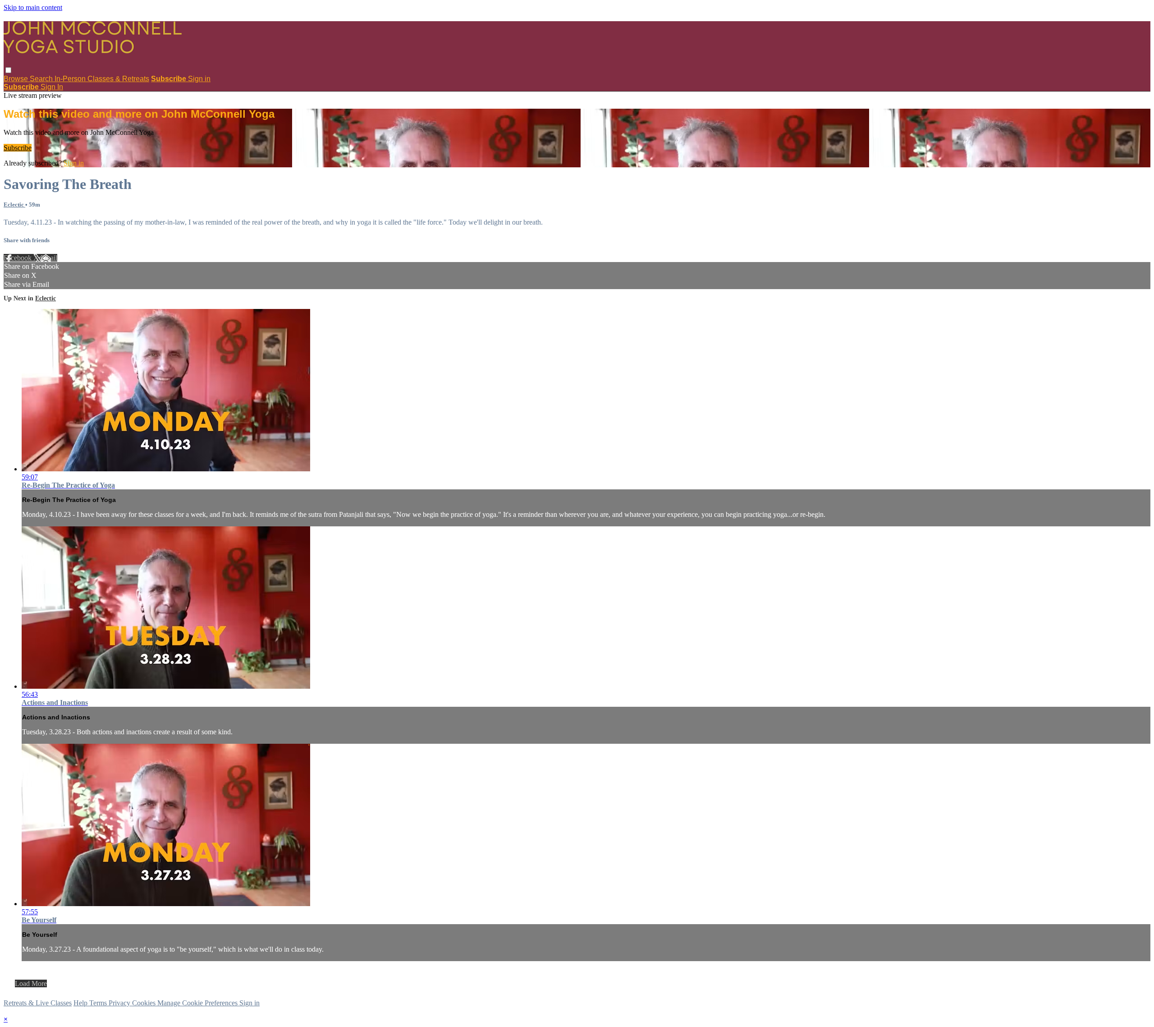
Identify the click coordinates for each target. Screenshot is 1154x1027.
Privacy (120, 1003)
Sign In (52, 87)
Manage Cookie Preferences (198, 1003)
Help (81, 1003)
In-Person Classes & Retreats (102, 79)
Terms (99, 1003)
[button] (8, 70)
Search (42, 79)
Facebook (18, 258)
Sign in (199, 79)
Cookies (144, 1003)
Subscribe (18, 148)
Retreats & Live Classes (38, 1003)
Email (49, 258)
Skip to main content (33, 7)
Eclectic (14, 204)
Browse (17, 79)
